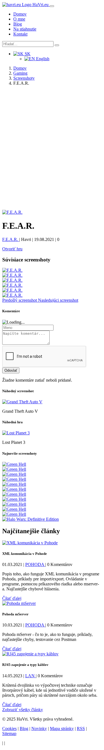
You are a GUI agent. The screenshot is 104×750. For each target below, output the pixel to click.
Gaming (20, 73)
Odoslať (10, 370)
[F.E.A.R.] (12, 212)
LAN (30, 675)
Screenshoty (24, 78)
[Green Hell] (14, 464)
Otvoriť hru (12, 248)
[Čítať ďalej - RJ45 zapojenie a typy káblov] (30, 653)
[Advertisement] (52, 151)
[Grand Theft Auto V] (22, 401)
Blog (17, 24)
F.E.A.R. (10, 239)
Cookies (9, 728)
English (42, 58)
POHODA (35, 564)
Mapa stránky (62, 728)
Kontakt (20, 34)
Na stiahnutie (24, 29)
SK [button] (27, 53)
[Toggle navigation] (52, 6)
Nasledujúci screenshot (58, 300)
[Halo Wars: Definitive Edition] (30, 519)
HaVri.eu (40, 4)
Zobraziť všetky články (22, 709)
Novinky (39, 728)
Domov (20, 14)
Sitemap (9, 733)
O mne (19, 19)
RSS (81, 728)
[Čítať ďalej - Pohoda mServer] (19, 603)
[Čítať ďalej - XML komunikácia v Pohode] (30, 542)
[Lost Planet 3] (16, 433)
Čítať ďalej (11, 598)
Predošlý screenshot (20, 300)
